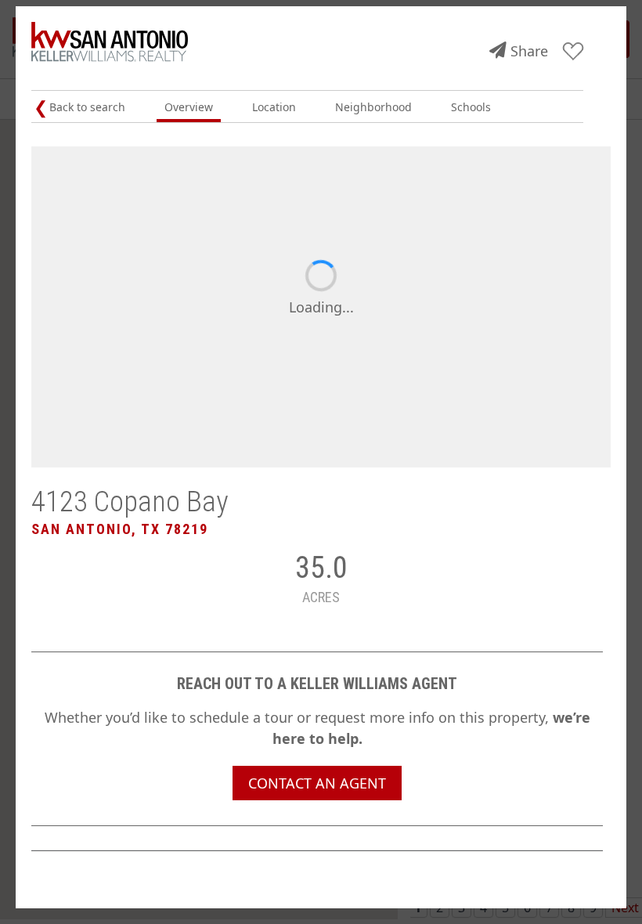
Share (529, 51)
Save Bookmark (573, 52)
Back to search (87, 106)
